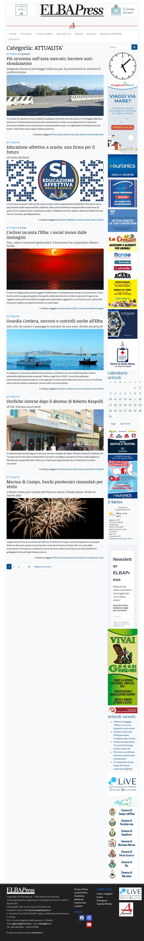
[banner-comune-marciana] (122, 874)
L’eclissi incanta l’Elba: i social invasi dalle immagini (47, 234)
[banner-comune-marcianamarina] (122, 843)
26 (120, 410)
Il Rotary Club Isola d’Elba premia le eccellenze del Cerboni (124, 735)
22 (135, 405)
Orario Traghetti (105, 893)
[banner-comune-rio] (122, 864)
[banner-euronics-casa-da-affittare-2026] (122, 476)
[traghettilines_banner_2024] (122, 116)
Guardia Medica (104, 903)
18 (115, 405)
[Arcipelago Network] (126, 909)
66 (29, 566)
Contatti (14, 39)
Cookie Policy (81, 892)
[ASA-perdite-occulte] (122, 220)
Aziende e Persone (111, 33)
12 (120, 399)
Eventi (100, 897)
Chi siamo (26, 33)
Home (12, 33)
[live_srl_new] (122, 784)
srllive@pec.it (44, 923)
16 (140, 399)
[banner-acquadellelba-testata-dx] (122, 10)
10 (110, 399)
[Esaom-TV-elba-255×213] (122, 441)
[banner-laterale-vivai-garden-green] (122, 667)
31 (110, 416)
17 (110, 405)
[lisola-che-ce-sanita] (122, 355)
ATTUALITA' (13, 54)
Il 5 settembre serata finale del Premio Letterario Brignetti (123, 765)
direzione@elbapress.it (40, 910)
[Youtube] (89, 924)
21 (130, 405)
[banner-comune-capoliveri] (122, 833)
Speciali (91, 33)
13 (125, 399)
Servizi (79, 33)
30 (140, 410)
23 (140, 405)
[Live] (130, 893)
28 (130, 410)
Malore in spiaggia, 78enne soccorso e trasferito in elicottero (124, 725)
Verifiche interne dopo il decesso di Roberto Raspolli (55, 401)
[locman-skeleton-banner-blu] (122, 324)
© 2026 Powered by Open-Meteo (120, 538)
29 (135, 410)
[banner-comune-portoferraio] (122, 822)
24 (110, 410)
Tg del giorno (44, 33)
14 (130, 399)
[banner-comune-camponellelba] (122, 812)
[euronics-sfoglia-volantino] (122, 166)
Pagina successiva (42, 566)
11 (115, 399)
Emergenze (102, 900)
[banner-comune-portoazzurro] (122, 853)
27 (125, 410)
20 (125, 405)
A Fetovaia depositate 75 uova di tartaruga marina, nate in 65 (124, 745)
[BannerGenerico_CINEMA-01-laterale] (122, 193)
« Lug (112, 423)
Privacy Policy (81, 889)
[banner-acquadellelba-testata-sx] (21, 10)
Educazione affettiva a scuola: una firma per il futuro (51, 149)
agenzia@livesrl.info (22, 923)
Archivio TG (64, 33)
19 (120, 405)
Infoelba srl (37, 932)
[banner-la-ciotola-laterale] (122, 270)
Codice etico (80, 902)
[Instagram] (89, 918)
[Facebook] (82, 918)
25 (115, 410)
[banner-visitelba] (122, 802)
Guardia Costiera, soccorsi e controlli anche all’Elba (55, 321)
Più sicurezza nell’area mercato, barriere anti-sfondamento (50, 61)
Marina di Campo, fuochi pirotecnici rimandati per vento (55, 484)
